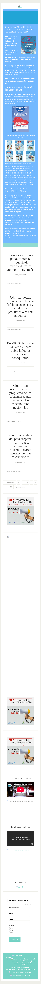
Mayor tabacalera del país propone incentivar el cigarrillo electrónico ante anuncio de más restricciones (20, 446)
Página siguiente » (20, 487)
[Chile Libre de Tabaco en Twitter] (20, 975)
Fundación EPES (25, 967)
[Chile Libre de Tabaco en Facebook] (20, 972)
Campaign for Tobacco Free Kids (25, 969)
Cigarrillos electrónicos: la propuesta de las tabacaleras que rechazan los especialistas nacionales (20, 396)
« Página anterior (10, 482)
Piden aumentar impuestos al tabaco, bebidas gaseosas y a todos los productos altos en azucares (20, 306)
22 (11, 487)
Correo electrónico (14, 907)
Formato (11, 925)
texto (11, 930)
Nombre (11, 913)
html (11, 928)
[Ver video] (20, 887)
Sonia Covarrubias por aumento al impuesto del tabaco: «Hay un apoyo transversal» (20, 262)
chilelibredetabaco (20, 16)
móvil (11, 932)
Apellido (11, 919)
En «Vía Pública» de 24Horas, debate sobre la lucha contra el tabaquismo (20, 350)
